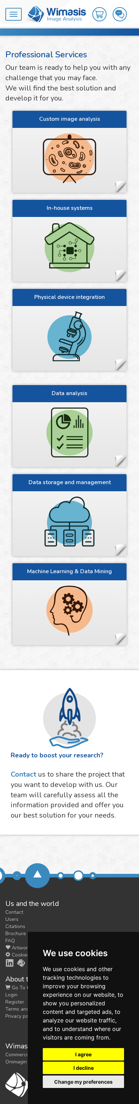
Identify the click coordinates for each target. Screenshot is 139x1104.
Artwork (20, 947)
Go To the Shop (28, 987)
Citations (15, 926)
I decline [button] (83, 1068)
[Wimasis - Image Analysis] (56, 13)
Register (14, 1002)
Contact (23, 774)
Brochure (15, 933)
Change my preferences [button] (83, 1082)
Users (12, 919)
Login (11, 994)
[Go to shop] (102, 7)
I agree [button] (83, 1054)
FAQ (10, 940)
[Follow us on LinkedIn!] (5, 963)
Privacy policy (20, 1016)
